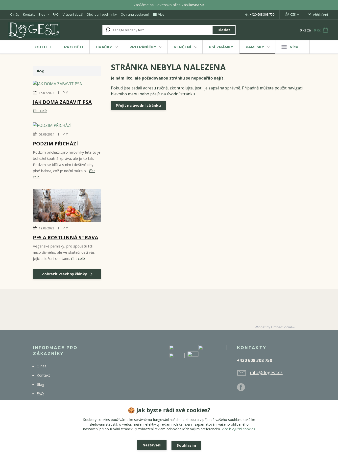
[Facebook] (243, 389)
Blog (42, 14)
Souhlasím (186, 445)
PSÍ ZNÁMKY (221, 47)
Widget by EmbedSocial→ (275, 327)
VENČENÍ (182, 47)
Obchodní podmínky (102, 14)
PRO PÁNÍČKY (142, 47)
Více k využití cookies (238, 429)
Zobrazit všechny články (64, 274)
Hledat (223, 30)
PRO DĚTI (73, 47)
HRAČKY (104, 47)
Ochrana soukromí (135, 14)
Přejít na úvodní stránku (138, 105)
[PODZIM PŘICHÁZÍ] (52, 126)
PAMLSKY (255, 47)
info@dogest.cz (266, 372)
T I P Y (62, 92)
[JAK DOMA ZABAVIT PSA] (57, 84)
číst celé (40, 110)
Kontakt (29, 14)
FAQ (56, 14)
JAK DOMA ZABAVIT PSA (62, 102)
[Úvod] (38, 30)
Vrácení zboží (73, 14)
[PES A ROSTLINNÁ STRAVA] (67, 206)
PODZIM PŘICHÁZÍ (55, 143)
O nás (14, 14)
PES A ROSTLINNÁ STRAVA (65, 237)
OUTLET (43, 47)
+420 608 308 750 (262, 14)
